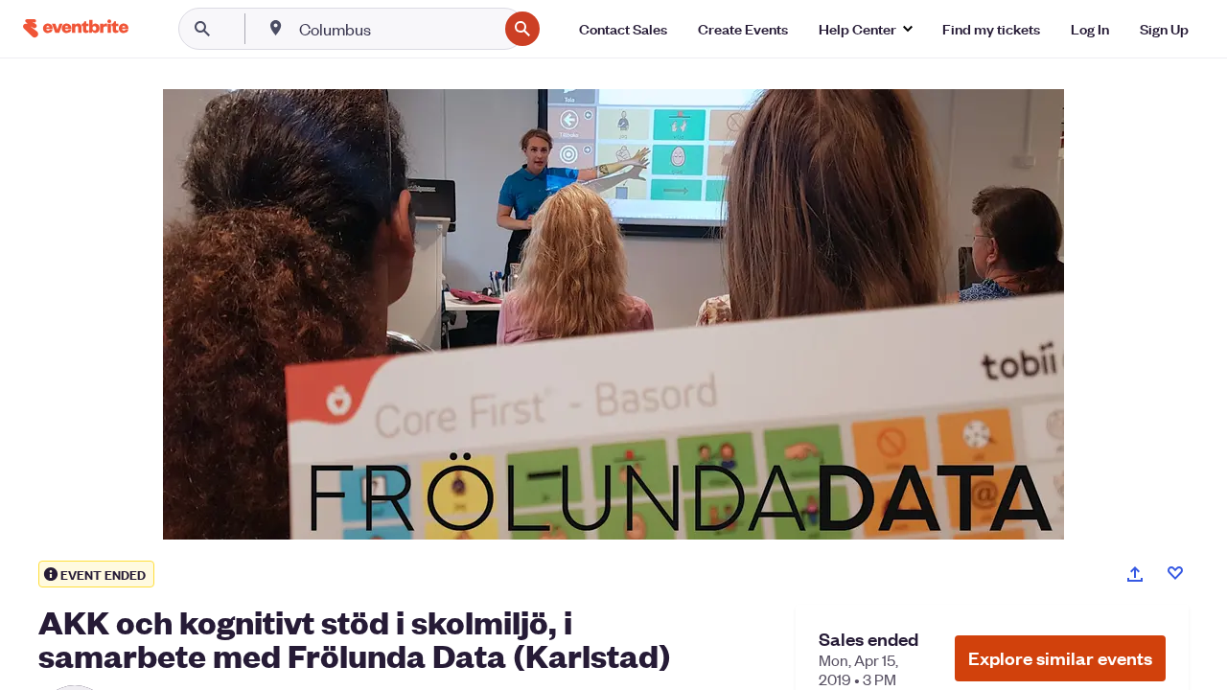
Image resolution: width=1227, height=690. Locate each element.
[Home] (75, 28)
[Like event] (1175, 573)
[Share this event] (1135, 574)
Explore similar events (1060, 658)
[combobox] (396, 29)
